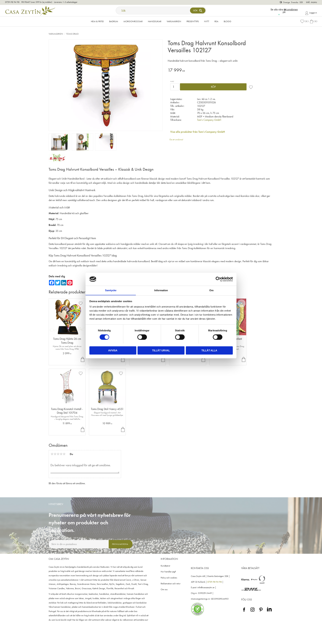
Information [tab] (161, 290)
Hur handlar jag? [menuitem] (168, 571)
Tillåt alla (209, 350)
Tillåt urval (161, 350)
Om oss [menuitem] (164, 589)
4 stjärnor (61, 453)
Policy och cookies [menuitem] (169, 577)
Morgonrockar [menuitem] (133, 21)
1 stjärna (51, 453)
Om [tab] (211, 290)
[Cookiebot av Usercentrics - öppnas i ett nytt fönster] (218, 279)
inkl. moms (311, 2)
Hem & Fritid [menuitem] (97, 21)
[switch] (142, 337)
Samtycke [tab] (110, 290)
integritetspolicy (91, 551)
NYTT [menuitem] (206, 21)
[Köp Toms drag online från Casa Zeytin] (57, 161)
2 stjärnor (55, 453)
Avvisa (112, 350)
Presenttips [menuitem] (192, 21)
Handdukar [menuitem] (154, 21)
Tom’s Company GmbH (209, 120)
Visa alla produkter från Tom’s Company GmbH (197, 132)
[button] (304, 21)
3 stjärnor (58, 453)
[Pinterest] (261, 611)
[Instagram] (252, 611)
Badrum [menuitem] (113, 21)
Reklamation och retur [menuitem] (170, 583)
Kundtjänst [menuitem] (165, 565)
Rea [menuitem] (216, 21)
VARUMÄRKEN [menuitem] (174, 21)
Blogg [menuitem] (227, 21)
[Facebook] (244, 611)
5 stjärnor (64, 453)
